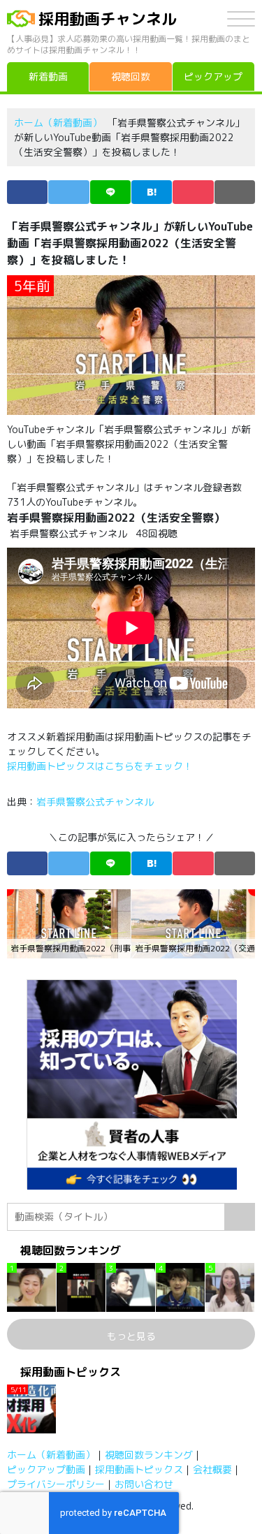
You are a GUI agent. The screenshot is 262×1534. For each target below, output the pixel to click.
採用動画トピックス (139, 1469)
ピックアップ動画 (46, 1469)
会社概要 (212, 1469)
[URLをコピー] (234, 192)
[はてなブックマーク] (151, 192)
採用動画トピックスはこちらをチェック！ (101, 766)
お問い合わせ (144, 1484)
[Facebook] (27, 192)
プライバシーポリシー (56, 1484)
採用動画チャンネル (107, 18)
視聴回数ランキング (149, 1454)
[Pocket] (193, 192)
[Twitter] (68, 192)
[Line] (110, 192)
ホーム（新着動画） (58, 122)
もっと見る (131, 1336)
